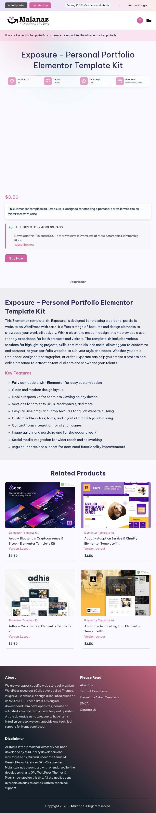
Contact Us (88, 710)
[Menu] (148, 20)
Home (8, 35)
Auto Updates (16, 5)
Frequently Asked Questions (99, 697)
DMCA (84, 703)
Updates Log (40, 5)
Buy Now (16, 258)
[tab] (78, 281)
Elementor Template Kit (31, 35)
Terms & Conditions (93, 691)
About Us (86, 685)
